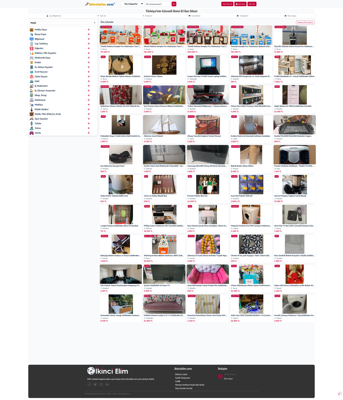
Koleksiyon (40, 100)
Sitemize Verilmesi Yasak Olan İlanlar (189, 385)
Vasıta (38, 132)
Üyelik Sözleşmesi (182, 378)
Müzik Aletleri (41, 109)
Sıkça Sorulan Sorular (183, 388)
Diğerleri (39, 48)
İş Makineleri (41, 86)
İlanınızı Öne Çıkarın (305, 22)
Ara (174, 4)
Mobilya (39, 104)
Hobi (37, 81)
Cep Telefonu (41, 43)
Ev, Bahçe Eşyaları (44, 67)
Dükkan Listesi (181, 374)
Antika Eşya (41, 29)
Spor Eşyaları (41, 118)
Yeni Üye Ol (227, 4)
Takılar (38, 123)
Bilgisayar (39, 39)
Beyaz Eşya (40, 34)
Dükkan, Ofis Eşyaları (45, 53)
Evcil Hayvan (41, 71)
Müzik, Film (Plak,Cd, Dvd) (48, 114)
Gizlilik (177, 381)
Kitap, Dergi (40, 95)
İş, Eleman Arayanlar (45, 90)
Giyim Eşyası (41, 76)
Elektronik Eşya (42, 57)
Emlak (38, 62)
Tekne (38, 128)
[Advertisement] (15, 49)
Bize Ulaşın (228, 378)
